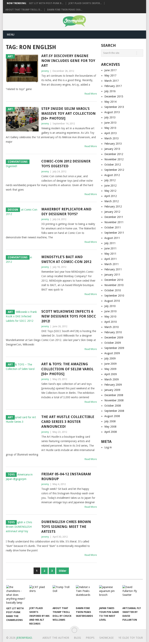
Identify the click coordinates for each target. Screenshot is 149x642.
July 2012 (110, 180)
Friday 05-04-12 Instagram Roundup (66, 476)
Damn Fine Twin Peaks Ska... (64, 9)
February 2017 (113, 86)
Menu (10, 34)
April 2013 (110, 133)
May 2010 (110, 316)
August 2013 (112, 112)
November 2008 (114, 400)
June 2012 (110, 185)
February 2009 (113, 384)
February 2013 (113, 143)
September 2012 (114, 169)
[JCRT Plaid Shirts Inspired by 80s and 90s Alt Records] (39, 594)
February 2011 (113, 269)
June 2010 (110, 311)
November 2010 (114, 285)
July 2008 (110, 421)
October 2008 (112, 405)
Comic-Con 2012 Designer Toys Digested (65, 163)
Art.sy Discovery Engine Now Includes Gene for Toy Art (68, 61)
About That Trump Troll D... (23, 9)
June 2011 (110, 248)
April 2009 (110, 374)
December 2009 (113, 337)
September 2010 (114, 295)
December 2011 (113, 217)
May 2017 (110, 75)
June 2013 (110, 122)
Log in (108, 447)
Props (90, 637)
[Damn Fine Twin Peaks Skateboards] (86, 594)
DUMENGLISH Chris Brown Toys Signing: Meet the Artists (66, 527)
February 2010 (113, 332)
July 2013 (110, 117)
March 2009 (111, 379)
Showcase (106, 637)
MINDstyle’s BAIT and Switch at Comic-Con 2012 (66, 259)
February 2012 (113, 206)
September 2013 (114, 106)
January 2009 (112, 389)
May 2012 (110, 190)
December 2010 (113, 279)
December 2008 (113, 395)
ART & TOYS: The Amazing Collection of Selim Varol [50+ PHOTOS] (67, 369)
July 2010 (110, 306)
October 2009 (112, 342)
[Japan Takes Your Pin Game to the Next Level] (109, 594)
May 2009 (110, 368)
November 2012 (114, 159)
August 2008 (112, 416)
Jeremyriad (24, 637)
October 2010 (112, 290)
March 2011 (111, 264)
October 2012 (112, 164)
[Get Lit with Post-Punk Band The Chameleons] (16, 595)
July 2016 (110, 91)
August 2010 (112, 300)
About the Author (55, 637)
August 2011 (112, 237)
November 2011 (114, 222)
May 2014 (110, 101)
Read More (91, 93)
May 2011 (110, 253)
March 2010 (111, 327)
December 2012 (113, 154)
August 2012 (112, 175)
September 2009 (114, 348)
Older (62, 570)
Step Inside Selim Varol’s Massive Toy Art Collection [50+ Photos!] (68, 113)
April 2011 (110, 258)
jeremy (45, 70)
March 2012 (111, 201)
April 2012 (110, 196)
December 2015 (113, 96)
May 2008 (110, 426)
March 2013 (111, 138)
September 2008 (114, 410)
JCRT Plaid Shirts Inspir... (85, 3)
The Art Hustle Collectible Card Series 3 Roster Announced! (67, 422)
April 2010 (110, 321)
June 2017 (110, 70)
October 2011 (112, 227)
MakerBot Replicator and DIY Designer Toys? (66, 211)
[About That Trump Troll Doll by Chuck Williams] (63, 594)
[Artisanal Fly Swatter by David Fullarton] (132, 594)
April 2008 (110, 431)
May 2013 (110, 127)
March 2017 (111, 80)
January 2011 (112, 274)
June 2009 (110, 363)
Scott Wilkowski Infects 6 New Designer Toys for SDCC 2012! (68, 316)
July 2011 (110, 243)
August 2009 (112, 353)
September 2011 (114, 232)
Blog (77, 637)
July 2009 (110, 358)
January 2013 (112, 148)
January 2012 (112, 211)
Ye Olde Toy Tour (131, 637)
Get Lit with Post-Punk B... (46, 3)
